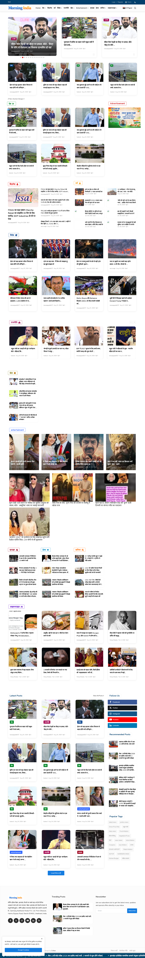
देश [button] (43, 8)
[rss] (39, 920)
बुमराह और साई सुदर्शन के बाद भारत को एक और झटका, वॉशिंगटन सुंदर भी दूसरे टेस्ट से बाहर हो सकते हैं (28, 406)
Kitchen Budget (113, 858)
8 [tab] (34, 57)
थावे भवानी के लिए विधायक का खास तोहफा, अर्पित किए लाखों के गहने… (94, 224)
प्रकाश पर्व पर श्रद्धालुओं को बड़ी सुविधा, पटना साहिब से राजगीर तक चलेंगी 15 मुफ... (127, 224)
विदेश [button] (58, 8)
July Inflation (123, 845)
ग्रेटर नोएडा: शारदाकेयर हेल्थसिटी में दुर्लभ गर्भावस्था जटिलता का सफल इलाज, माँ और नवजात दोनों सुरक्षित (60, 571)
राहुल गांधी (125, 827)
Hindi (129, 2)
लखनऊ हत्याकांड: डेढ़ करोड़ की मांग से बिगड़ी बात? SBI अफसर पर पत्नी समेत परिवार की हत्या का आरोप (28, 595)
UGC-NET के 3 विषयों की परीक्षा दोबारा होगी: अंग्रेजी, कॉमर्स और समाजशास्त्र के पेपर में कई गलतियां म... (94, 583)
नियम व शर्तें (114, 951)
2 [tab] (22, 57)
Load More (55, 873)
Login (113, 2)
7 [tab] (32, 57)
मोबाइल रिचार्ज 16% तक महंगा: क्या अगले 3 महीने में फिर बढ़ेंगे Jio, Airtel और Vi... (55, 222)
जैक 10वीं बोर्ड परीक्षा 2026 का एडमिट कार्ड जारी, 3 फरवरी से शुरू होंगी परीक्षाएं (127, 756)
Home (38, 8)
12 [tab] (41, 57)
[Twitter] (16, 920)
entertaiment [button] (81, 8)
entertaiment (17, 430)
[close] (42, 939)
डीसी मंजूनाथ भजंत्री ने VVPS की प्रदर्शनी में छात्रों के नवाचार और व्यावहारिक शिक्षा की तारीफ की (127, 804)
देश (65, 20)
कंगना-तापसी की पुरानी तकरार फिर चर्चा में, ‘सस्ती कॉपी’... (22, 462)
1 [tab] (20, 57)
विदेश (11, 65)
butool (79, 92)
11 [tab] (39, 57)
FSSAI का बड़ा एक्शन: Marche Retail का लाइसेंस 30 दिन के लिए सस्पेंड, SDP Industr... (55, 190)
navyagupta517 (15, 51)
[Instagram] (21, 920)
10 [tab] (38, 57)
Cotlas (53, 951)
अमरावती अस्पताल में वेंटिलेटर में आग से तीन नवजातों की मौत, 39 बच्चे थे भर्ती (27, 558)
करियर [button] (102, 8)
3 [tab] (24, 57)
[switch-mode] (135, 2)
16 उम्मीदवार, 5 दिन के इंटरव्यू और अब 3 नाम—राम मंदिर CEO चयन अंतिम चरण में (126, 191)
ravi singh (44, 226)
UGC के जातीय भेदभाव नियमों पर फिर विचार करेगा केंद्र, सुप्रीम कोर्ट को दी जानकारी (93, 570)
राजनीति (66, 8)
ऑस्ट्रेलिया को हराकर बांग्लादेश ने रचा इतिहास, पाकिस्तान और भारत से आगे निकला (28, 393)
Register (120, 2)
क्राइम (92, 8)
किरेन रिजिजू (112, 836)
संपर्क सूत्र (132, 951)
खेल (11, 373)
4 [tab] (26, 57)
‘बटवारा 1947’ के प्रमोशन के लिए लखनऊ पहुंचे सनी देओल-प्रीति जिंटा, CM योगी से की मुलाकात (29, 538)
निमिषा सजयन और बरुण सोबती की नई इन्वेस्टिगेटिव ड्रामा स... (88, 462)
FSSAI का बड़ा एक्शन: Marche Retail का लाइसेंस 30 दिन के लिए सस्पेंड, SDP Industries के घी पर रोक (21, 214)
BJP (110, 840)
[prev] (131, 322)
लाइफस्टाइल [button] (112, 8)
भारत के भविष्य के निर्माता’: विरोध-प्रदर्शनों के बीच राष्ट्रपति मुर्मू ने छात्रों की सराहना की (94, 594)
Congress (112, 845)
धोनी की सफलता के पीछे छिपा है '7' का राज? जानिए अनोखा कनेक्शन (28, 417)
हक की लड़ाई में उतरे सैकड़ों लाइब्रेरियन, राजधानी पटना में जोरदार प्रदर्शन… (126, 213)
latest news (112, 822)
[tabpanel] (32, 36)
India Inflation (130, 840)
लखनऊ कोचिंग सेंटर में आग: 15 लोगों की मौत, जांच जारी (127, 743)
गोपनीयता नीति (123, 951)
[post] (32, 36)
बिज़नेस (49, 8)
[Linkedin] (33, 920)
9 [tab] (36, 57)
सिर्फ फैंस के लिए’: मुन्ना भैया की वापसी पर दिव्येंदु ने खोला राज (71, 504)
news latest (118, 840)
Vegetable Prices (124, 836)
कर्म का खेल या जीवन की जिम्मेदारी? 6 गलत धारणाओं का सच (93, 191)
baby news (112, 831)
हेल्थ (97, 8)
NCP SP (111, 854)
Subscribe (132, 911)
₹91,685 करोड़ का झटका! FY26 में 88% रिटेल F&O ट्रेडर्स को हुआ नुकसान (55, 212)
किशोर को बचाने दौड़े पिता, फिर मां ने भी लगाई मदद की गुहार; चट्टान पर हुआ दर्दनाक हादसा (27, 582)
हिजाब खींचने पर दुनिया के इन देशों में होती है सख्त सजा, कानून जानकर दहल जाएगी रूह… (94, 213)
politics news (124, 822)
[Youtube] (27, 920)
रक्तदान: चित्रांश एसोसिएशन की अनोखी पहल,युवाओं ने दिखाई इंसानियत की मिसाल (61, 582)
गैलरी (9, 2)
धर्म (55, 8)
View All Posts (98, 696)
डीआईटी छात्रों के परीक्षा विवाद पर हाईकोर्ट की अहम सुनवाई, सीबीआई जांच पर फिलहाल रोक (127, 792)
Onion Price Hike (114, 827)
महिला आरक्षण (125, 858)
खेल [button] (71, 8)
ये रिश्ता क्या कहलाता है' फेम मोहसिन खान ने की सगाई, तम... (55, 462)
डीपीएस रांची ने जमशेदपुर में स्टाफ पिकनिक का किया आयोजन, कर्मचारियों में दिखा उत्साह (75, 955)
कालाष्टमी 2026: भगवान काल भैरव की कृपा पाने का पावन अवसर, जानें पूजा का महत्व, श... (94, 202)
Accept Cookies (23, 950)
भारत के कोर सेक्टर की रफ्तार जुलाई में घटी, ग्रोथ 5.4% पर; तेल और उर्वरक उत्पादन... (55, 201)
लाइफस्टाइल (15, 606)
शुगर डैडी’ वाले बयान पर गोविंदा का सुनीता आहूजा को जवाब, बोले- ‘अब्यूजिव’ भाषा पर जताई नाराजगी (29, 504)
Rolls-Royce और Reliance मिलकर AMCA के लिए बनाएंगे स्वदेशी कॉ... (88, 301)
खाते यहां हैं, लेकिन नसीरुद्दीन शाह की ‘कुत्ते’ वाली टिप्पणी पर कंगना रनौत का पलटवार (113, 504)
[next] (134, 322)
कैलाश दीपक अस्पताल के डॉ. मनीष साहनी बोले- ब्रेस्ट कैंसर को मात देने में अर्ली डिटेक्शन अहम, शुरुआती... (60, 559)
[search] (135, 8)
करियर (78, 550)
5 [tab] (28, 57)
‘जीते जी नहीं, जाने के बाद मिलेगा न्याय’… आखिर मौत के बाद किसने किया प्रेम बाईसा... (127, 202)
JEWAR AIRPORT (114, 849)
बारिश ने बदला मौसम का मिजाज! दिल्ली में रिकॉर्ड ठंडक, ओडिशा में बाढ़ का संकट (76, 929)
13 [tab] (43, 57)
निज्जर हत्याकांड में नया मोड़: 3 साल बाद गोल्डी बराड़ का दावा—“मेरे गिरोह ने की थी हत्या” (28, 570)
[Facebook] (10, 920)
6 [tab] (30, 57)
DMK (131, 845)
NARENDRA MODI (123, 854)
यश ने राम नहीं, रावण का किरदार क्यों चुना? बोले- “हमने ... (120, 462)
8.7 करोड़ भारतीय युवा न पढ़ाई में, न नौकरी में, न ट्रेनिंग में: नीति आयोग (93, 558)
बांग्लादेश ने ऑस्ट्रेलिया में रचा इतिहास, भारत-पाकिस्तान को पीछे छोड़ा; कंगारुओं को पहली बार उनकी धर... (27, 382)
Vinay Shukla (114, 640)
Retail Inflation (127, 849)
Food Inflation (124, 831)
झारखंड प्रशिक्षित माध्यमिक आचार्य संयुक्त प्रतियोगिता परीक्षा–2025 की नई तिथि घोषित (126, 768)
